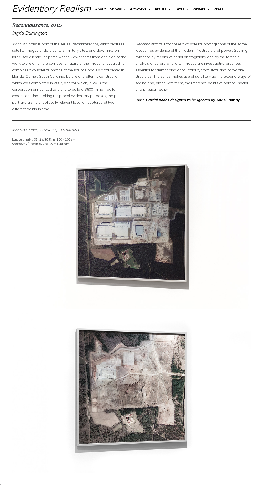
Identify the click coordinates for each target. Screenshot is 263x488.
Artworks (138, 9)
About (100, 9)
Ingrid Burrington (29, 33)
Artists (161, 9)
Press (218, 9)
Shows (116, 9)
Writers (199, 9)
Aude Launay (228, 100)
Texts (180, 9)
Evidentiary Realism (51, 8)
